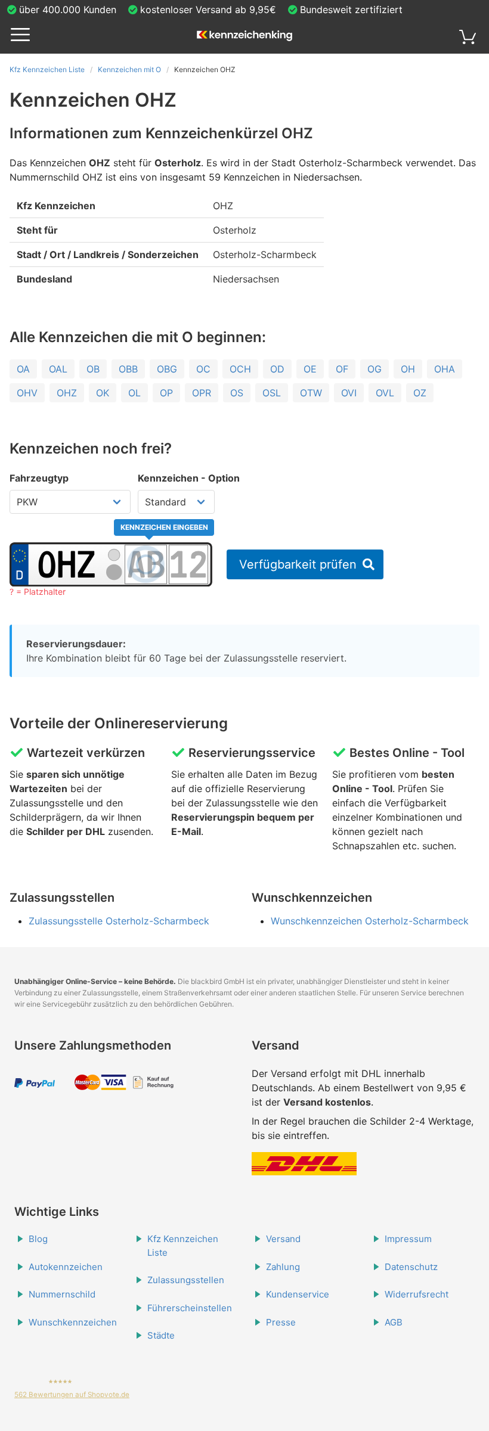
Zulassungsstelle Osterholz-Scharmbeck (119, 921)
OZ (419, 393)
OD (277, 369)
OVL (385, 393)
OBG (167, 369)
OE (310, 369)
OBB (128, 369)
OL (134, 393)
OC (203, 369)
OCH (240, 369)
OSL (271, 393)
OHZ (67, 393)
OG (374, 369)
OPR (201, 393)
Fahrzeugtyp (39, 478)
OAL (58, 369)
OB (93, 369)
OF (342, 369)
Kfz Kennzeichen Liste (47, 69)
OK (102, 393)
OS (236, 393)
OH (408, 369)
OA (23, 369)
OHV (27, 393)
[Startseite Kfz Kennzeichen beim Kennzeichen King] (244, 36)
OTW (311, 393)
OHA (444, 369)
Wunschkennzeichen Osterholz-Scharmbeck (370, 921)
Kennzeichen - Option (189, 478)
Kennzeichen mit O (129, 69)
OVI (349, 393)
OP (166, 393)
